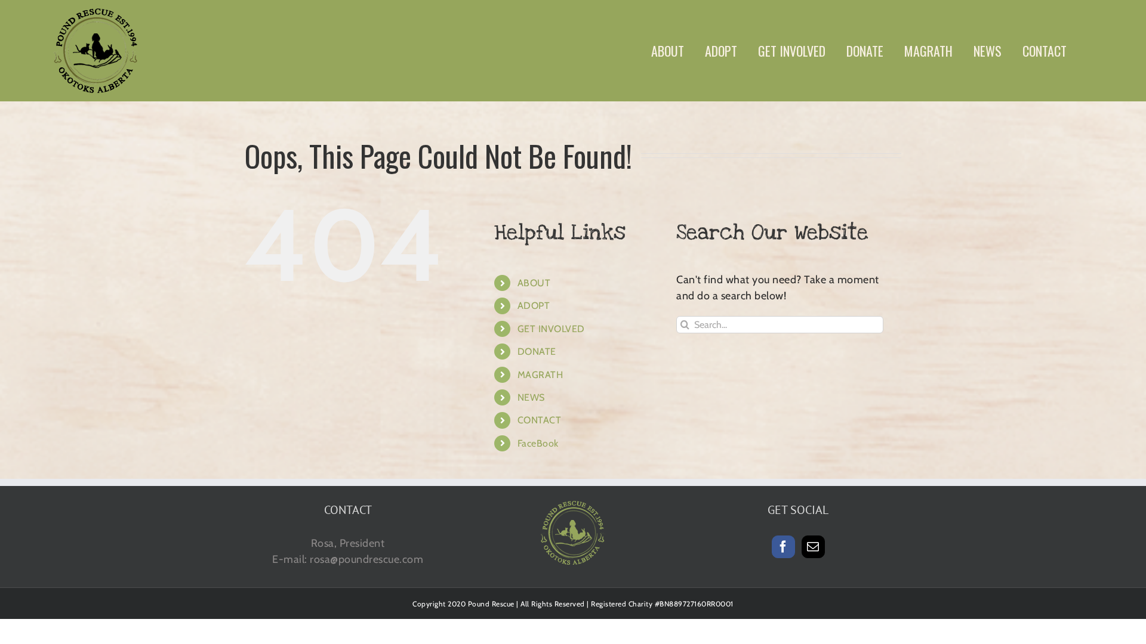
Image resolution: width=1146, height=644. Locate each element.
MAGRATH (540, 374)
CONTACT (539, 420)
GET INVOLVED (551, 329)
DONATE (536, 351)
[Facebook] (783, 546)
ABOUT (534, 283)
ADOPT (533, 305)
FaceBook (538, 443)
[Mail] (813, 546)
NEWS (531, 397)
